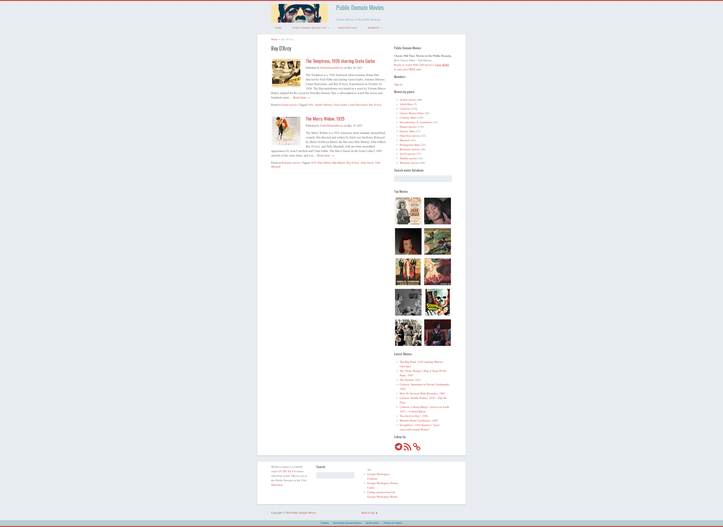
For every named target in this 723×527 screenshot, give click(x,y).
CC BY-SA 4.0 (287, 471)
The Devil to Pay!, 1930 (414, 416)
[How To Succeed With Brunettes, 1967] (437, 333)
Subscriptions (347, 28)
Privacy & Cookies (393, 523)
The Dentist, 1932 (410, 380)
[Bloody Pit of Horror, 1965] (437, 211)
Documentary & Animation (416, 122)
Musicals (405, 140)
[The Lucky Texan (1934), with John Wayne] (437, 242)
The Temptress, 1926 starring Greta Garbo (340, 60)
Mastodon (277, 485)
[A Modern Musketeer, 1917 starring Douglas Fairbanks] (408, 272)
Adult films (406, 104)
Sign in (398, 84)
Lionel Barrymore (358, 104)
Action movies (408, 99)
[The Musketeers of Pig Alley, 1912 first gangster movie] (408, 333)
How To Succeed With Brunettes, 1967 (422, 393)
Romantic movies (291, 162)
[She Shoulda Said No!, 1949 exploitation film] (437, 272)
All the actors (372, 523)
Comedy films (408, 117)
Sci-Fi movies (408, 154)
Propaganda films (410, 145)
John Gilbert (324, 162)
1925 (313, 162)
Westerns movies (409, 163)
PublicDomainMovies (331, 67)
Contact (325, 523)
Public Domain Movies (360, 7)
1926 (310, 104)
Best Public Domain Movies (347, 523)
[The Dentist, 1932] (408, 303)
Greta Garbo (340, 104)
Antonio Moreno (323, 104)
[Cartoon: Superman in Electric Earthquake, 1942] (408, 242)
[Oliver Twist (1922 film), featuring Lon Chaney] (408, 211)
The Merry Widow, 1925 (325, 118)
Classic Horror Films (412, 113)
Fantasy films (407, 131)
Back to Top (368, 512)
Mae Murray (338, 162)
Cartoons (405, 108)
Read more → (301, 97)
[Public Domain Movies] (299, 19)
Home (278, 28)
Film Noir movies (410, 135)
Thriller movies (408, 158)
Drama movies (289, 104)
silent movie (367, 162)
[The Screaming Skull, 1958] (437, 303)
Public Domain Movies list (309, 28)
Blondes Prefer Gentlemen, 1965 (419, 420)
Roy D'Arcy (375, 104)
